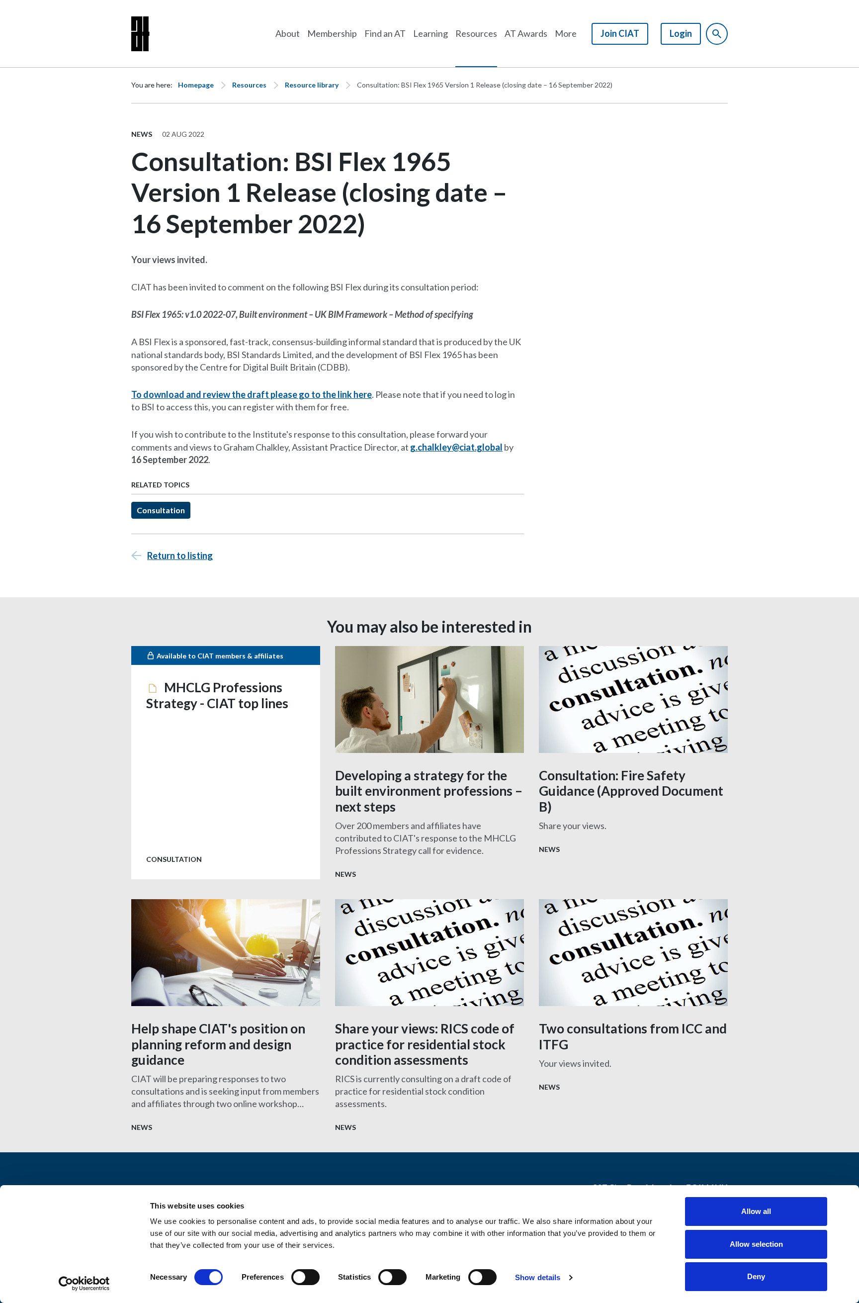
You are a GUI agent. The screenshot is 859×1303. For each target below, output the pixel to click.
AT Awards (526, 33)
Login (681, 33)
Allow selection (756, 1244)
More (566, 33)
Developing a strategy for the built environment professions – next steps (428, 790)
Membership (332, 33)
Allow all (756, 1211)
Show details (537, 1277)
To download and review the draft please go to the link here (251, 394)
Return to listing (180, 555)
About (287, 33)
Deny (756, 1276)
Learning (430, 33)
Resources (476, 33)
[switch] (305, 1277)
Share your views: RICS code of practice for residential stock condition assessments (425, 1044)
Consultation (161, 510)
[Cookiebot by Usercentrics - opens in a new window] (84, 1283)
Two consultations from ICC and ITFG (633, 1036)
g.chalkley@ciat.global (456, 447)
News (141, 134)
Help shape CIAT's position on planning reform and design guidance (218, 1044)
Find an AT (385, 33)
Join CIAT (620, 33)
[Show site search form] (717, 34)
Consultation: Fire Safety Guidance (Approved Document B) (631, 790)
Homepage (196, 85)
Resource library (312, 85)
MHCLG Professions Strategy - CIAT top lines (217, 695)
